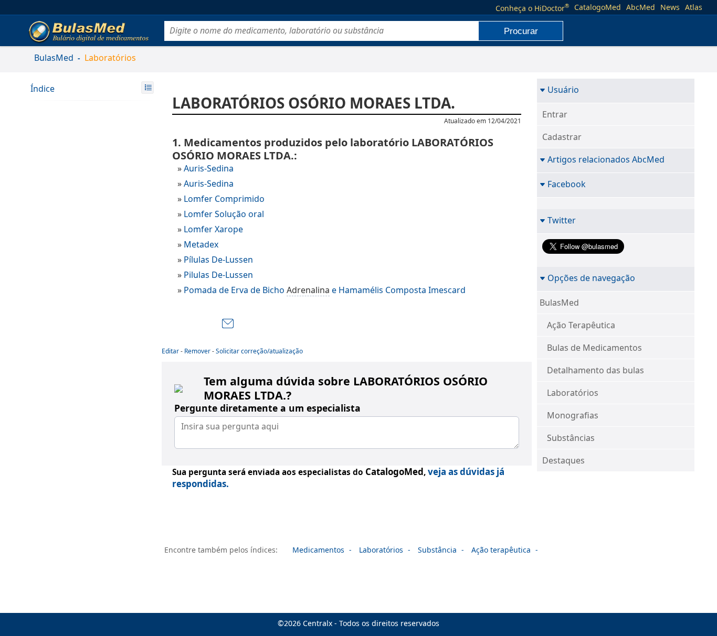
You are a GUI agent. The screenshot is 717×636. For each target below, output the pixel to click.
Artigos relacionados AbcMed (606, 159)
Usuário (563, 89)
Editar (170, 351)
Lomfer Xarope (213, 229)
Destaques (563, 460)
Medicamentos (318, 550)
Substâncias (571, 438)
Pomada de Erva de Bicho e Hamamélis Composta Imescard (325, 290)
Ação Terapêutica (581, 325)
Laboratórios (110, 57)
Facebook (566, 183)
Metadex (201, 244)
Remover (197, 351)
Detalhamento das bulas (595, 370)
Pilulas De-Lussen (218, 275)
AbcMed (640, 7)
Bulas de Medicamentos (594, 347)
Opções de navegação (591, 277)
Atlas (693, 7)
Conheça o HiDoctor (532, 7)
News (670, 7)
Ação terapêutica (501, 550)
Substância (437, 550)
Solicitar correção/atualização (259, 351)
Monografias (572, 415)
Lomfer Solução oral (224, 214)
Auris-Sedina (209, 168)
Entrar (554, 114)
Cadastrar (562, 137)
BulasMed (53, 57)
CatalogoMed (597, 7)
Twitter (561, 219)
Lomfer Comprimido (224, 198)
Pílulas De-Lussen (218, 259)
